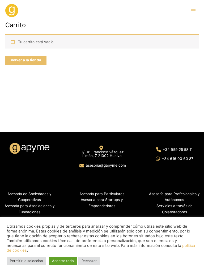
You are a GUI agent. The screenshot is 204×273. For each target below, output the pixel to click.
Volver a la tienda (26, 60)
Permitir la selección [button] (26, 261)
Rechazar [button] (89, 261)
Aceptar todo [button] (63, 261)
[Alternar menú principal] (193, 10)
